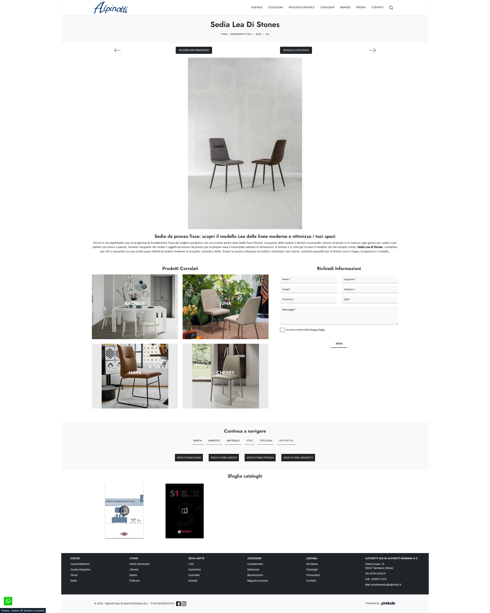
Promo (361, 7)
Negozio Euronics (301, 7)
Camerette (194, 569)
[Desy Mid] (372, 50)
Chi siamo (312, 564)
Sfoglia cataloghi (296, 50)
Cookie (15, 610)
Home (224, 34)
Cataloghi (327, 7)
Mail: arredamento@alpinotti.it (383, 584)
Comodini (194, 575)
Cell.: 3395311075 (376, 579)
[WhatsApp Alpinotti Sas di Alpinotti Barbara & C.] (8, 601)
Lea (267, 34)
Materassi (253, 569)
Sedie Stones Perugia (260, 457)
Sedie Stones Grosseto (298, 457)
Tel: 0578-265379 (375, 573)
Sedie (258, 34)
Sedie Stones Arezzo (224, 457)
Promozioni (313, 575)
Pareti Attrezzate (139, 564)
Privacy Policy (317, 329)
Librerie (133, 569)
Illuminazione (255, 575)
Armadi (192, 580)
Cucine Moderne (80, 564)
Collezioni (275, 7)
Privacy (5, 610)
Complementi (255, 564)
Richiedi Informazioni (194, 50)
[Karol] (117, 50)
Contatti (377, 7)
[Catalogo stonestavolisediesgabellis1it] (185, 510)
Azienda (256, 7)
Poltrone (134, 580)
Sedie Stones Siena (189, 457)
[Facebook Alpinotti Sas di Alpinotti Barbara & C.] (178, 604)
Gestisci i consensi (34, 610)
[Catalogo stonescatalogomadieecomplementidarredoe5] (124, 510)
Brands (345, 7)
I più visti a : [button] (286, 440)
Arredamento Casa (241, 34)
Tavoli (73, 575)
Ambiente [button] (214, 440)
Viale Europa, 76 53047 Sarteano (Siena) (379, 566)
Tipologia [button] (266, 440)
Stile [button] (249, 440)
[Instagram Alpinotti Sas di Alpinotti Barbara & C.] (183, 604)
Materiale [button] (233, 440)
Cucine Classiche (80, 569)
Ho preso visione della (305, 329)
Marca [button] (197, 440)
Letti (191, 564)
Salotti (133, 575)
